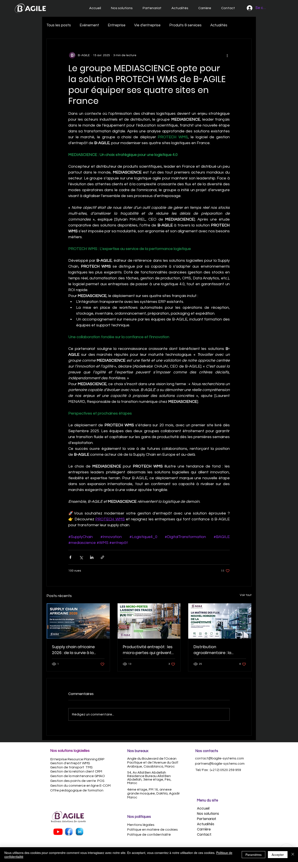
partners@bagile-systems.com (220, 763)
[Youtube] (58, 831)
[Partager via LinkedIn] (92, 557)
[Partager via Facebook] (70, 557)
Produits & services (185, 25)
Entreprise (116, 25)
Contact (204, 834)
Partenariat (206, 818)
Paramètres (253, 854)
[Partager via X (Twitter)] (81, 557)
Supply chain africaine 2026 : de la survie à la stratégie (73, 650)
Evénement (89, 25)
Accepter (278, 854)
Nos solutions (208, 813)
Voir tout (246, 595)
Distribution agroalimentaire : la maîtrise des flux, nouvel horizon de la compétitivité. (217, 650)
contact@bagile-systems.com (219, 758)
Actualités (218, 25)
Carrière (204, 829)
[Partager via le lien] (102, 557)
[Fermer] (292, 855)
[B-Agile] (68, 831)
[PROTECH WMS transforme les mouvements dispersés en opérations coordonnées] (149, 621)
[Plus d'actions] (227, 55)
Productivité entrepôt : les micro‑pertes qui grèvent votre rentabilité (148, 650)
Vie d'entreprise (147, 25)
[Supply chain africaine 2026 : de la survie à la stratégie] (78, 621)
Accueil (203, 808)
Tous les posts (58, 25)
